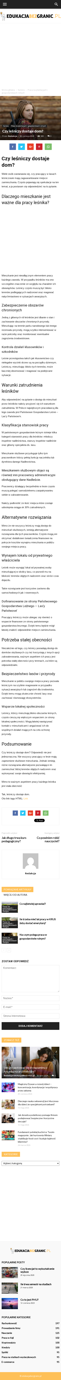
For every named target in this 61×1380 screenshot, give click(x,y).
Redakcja (12, 136)
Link (26, 798)
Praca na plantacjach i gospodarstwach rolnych (28, 126)
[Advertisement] (30, 55)
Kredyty (6, 1347)
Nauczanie (7, 1333)
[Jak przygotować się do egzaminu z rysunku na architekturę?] (30, 1062)
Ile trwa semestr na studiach (35, 1284)
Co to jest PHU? (29, 1299)
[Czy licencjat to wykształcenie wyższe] (10, 1272)
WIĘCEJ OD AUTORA (15, 894)
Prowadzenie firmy (11, 1328)
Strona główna (8, 90)
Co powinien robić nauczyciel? (48, 839)
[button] (56, 4)
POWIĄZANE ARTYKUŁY (17, 889)
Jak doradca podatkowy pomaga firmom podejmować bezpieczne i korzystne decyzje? (38, 1118)
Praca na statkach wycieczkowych (19, 1357)
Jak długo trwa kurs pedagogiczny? (14, 839)
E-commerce (8, 1362)
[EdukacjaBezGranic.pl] (30, 16)
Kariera (5, 126)
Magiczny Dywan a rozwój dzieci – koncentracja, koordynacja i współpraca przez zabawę (38, 1087)
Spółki (5, 1352)
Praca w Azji (8, 1337)
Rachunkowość (9, 1323)
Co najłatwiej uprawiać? (33, 903)
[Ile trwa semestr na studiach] (10, 1288)
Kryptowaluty (9, 1342)
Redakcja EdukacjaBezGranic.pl (19, 1075)
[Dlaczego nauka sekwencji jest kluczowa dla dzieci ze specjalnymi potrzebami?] (8, 1104)
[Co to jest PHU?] (10, 1303)
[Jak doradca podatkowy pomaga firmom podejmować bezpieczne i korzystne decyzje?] (8, 1118)
